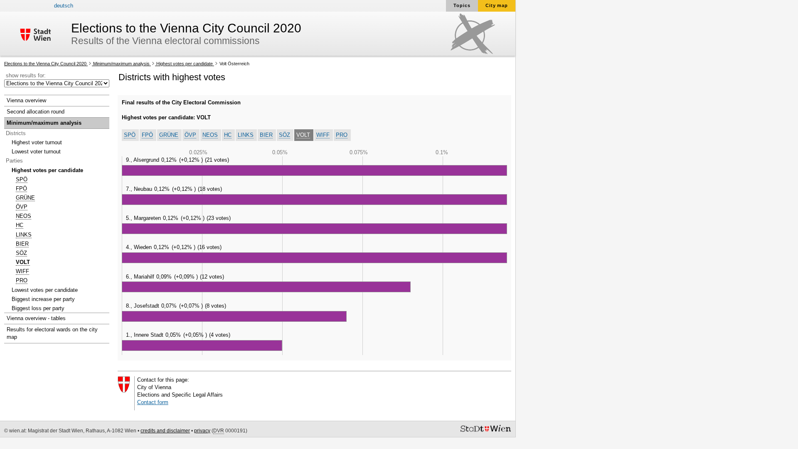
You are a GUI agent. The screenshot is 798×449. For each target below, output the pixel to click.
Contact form (152, 402)
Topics (461, 5)
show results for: (26, 75)
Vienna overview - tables (36, 318)
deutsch (63, 5)
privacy (202, 431)
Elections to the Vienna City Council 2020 (46, 63)
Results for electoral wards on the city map (52, 333)
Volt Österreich (233, 63)
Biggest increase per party (43, 299)
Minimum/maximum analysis (121, 63)
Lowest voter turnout (36, 151)
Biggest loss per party (38, 308)
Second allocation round (35, 112)
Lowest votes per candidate (45, 290)
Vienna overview (26, 100)
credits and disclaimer (165, 431)
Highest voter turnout (37, 142)
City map (496, 5)
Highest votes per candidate (184, 63)
